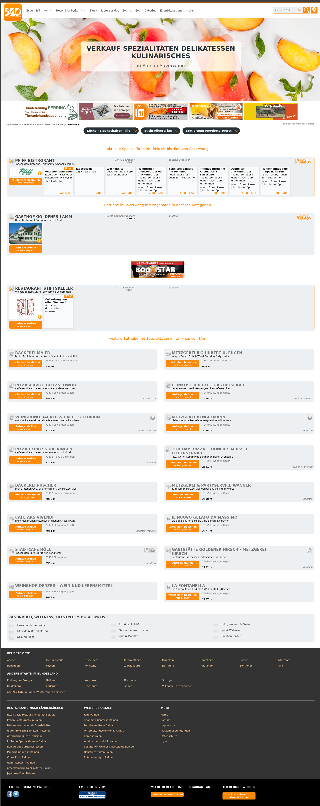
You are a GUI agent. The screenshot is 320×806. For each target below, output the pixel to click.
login (164, 741)
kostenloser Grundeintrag (239, 796)
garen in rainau (93, 736)
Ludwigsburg (132, 665)
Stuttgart (284, 660)
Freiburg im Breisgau (20, 680)
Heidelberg (91, 660)
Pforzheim (207, 660)
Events (127, 10)
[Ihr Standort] (314, 10)
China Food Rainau (19, 757)
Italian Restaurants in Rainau (25, 720)
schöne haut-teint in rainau (101, 741)
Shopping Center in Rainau (101, 720)
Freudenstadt (54, 660)
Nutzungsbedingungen (175, 730)
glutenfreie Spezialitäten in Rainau (29, 730)
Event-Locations (171, 10)
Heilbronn (52, 680)
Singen (244, 660)
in (14, 124)
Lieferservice (110, 10)
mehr (189, 10)
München (168, 660)
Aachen (11, 660)
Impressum (168, 725)
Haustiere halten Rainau (99, 752)
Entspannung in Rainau (99, 757)
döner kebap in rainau (21, 762)
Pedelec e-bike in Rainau (99, 725)
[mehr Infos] (25, 171)
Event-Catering (146, 10)
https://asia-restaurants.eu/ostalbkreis (31, 714)
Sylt (280, 665)
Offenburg (91, 686)
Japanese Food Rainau (21, 773)
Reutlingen (207, 665)
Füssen (50, 665)
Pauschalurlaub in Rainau (23, 752)
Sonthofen (246, 665)
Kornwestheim (132, 660)
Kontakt (165, 720)
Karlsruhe (52, 686)
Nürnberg (168, 665)
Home (164, 714)
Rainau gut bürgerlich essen (25, 746)
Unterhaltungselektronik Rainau (104, 730)
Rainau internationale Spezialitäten (29, 725)
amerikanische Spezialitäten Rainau (29, 768)
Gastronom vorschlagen (167, 794)
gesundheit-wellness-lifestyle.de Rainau (109, 746)
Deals (94, 10)
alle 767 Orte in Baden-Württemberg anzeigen (36, 692)
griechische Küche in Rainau (25, 736)
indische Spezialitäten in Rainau (27, 741)
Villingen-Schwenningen (177, 686)
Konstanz (90, 665)
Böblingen (13, 665)
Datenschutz (169, 736)
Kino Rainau (91, 714)
